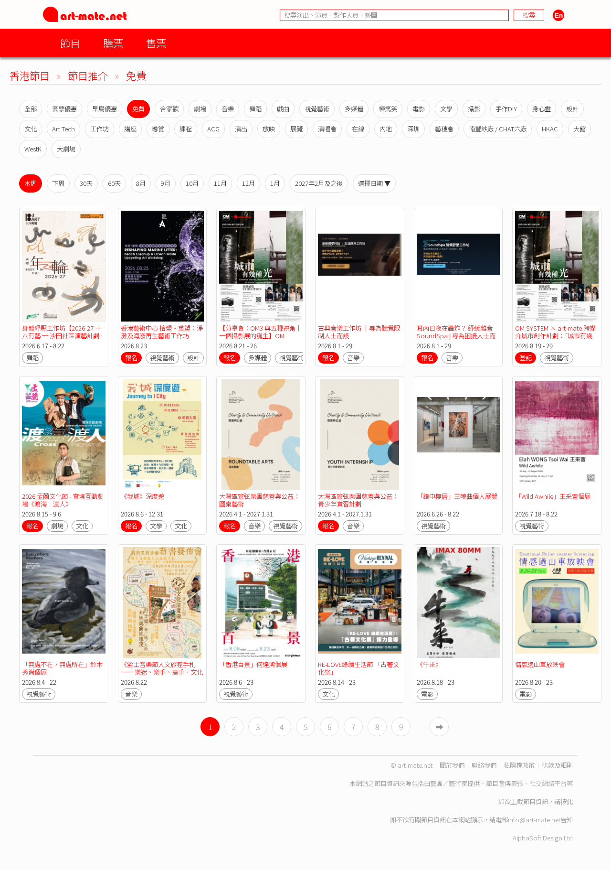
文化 (30, 128)
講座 (130, 128)
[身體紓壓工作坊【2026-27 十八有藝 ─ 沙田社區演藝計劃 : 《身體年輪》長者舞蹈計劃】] (63, 266)
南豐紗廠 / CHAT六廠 (498, 128)
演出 (241, 128)
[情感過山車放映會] (557, 602)
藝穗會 (444, 128)
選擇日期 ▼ (374, 183)
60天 (114, 183)
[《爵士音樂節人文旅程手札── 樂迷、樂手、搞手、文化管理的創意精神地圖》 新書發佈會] (162, 602)
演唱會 (327, 128)
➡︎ (439, 726)
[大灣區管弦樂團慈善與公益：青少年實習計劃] (359, 434)
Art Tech (63, 128)
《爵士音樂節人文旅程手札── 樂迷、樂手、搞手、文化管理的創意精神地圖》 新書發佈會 (162, 676)
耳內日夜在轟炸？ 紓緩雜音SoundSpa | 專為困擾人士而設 (456, 335)
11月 (220, 183)
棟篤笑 (388, 108)
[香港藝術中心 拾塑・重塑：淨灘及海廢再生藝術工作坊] (162, 266)
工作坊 (99, 128)
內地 (385, 128)
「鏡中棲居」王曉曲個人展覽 (457, 496)
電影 (418, 108)
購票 (113, 42)
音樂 (227, 108)
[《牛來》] (458, 602)
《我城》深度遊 (142, 496)
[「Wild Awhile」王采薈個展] (557, 434)
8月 (141, 183)
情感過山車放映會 (540, 664)
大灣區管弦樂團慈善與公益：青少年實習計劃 (358, 500)
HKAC (550, 128)
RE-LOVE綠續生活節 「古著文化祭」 (358, 668)
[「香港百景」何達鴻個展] (261, 602)
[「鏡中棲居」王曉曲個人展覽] (458, 434)
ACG (213, 128)
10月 (192, 183)
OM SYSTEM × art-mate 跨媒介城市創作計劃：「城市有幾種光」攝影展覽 (555, 335)
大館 (579, 128)
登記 (525, 357)
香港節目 (30, 75)
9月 (165, 183)
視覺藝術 (317, 108)
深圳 (413, 128)
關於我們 (452, 765)
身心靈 (541, 108)
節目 (70, 42)
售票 (156, 42)
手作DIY (506, 108)
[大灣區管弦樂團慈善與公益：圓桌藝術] (261, 434)
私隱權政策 (519, 765)
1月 (275, 183)
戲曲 (283, 108)
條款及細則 (557, 765)
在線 (358, 128)
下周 (58, 183)
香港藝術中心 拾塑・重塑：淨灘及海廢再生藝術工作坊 (162, 331)
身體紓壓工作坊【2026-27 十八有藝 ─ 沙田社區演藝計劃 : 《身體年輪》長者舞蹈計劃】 (62, 335)
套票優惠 (64, 108)
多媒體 (354, 108)
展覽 (296, 128)
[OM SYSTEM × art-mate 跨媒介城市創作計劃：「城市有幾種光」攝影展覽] (557, 266)
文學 (446, 108)
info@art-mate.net (534, 819)
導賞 (158, 128)
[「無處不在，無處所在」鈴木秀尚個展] (63, 602)
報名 (131, 357)
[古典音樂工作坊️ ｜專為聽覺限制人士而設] (359, 266)
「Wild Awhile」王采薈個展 (552, 496)
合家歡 (169, 108)
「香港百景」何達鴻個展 (253, 664)
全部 (30, 108)
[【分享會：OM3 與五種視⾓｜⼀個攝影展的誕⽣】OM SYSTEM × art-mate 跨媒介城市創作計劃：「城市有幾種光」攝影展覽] (261, 266)
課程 (185, 128)
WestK (33, 148)
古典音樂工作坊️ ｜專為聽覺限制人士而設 (359, 331)
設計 (572, 108)
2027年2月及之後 (319, 183)
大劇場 (66, 148)
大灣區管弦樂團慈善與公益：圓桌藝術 (259, 500)
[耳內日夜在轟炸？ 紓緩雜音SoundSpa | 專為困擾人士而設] (458, 266)
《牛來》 (429, 664)
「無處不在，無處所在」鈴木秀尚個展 (62, 668)
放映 (269, 128)
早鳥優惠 (104, 108)
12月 (248, 183)
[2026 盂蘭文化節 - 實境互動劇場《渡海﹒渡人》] (63, 434)
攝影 (474, 108)
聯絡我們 (484, 765)
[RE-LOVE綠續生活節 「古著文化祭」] (359, 602)
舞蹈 (255, 108)
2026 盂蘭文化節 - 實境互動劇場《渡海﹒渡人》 (63, 500)
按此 (566, 801)
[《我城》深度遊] (162, 434)
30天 (86, 183)
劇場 (200, 108)
